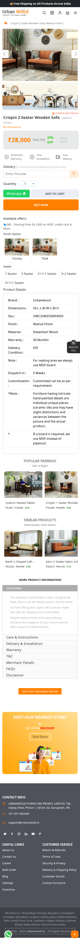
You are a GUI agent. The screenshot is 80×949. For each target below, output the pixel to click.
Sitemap (7, 883)
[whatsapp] (8, 934)
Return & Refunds (54, 850)
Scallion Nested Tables (20, 503)
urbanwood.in (36, 931)
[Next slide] (75, 54)
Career (6, 863)
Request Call (73, 349)
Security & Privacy (53, 863)
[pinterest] (40, 833)
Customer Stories (53, 876)
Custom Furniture (53, 883)
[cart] (66, 13)
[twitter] (5, 833)
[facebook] (12, 833)
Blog (5, 876)
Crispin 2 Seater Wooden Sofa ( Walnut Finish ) (36, 23)
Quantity (9, 184)
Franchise (8, 889)
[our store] (50, 13)
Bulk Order (9, 869)
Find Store (40, 737)
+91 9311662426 (18, 813)
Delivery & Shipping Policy (59, 869)
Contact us (9, 856)
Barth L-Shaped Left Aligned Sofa (18, 562)
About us (8, 850)
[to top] (75, 934)
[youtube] (33, 833)
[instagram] (19, 833)
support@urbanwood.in (23, 822)
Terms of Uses (51, 856)
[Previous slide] (4, 54)
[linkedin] (26, 833)
